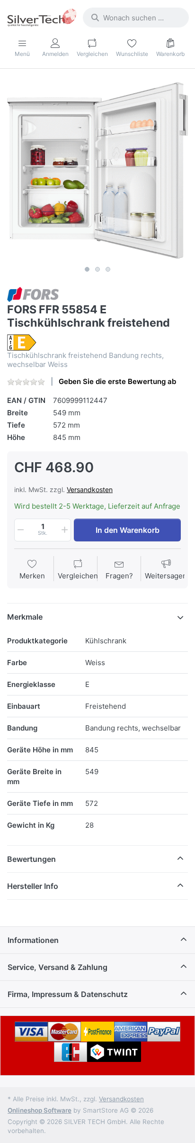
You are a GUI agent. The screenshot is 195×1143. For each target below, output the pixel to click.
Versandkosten (90, 489)
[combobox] (136, 17)
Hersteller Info (32, 886)
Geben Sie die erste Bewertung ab (117, 381)
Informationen (33, 940)
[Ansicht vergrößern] (97, 170)
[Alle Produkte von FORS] (33, 293)
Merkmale (25, 617)
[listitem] (97, 170)
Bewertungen (31, 859)
